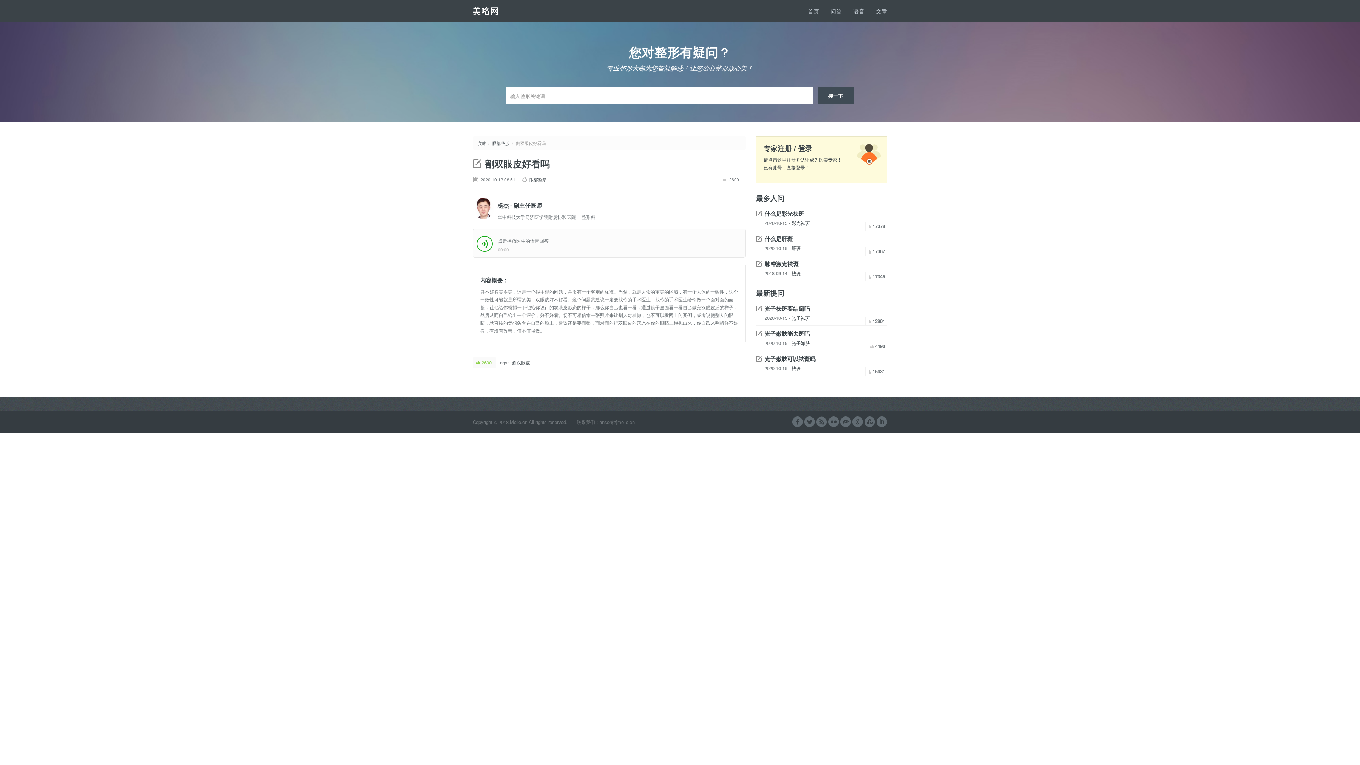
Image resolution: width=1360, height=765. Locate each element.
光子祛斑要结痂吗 (787, 308)
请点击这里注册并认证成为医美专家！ (803, 159)
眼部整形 (500, 143)
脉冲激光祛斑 (782, 264)
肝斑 (796, 248)
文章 (881, 11)
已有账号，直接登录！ (787, 167)
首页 (813, 11)
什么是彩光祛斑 (784, 213)
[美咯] (499, 10)
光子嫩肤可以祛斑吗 (790, 359)
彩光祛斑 (801, 223)
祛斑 (796, 273)
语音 (859, 11)
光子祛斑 (801, 317)
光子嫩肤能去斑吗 (787, 333)
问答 (836, 11)
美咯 (482, 143)
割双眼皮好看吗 (517, 163)
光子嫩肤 (801, 343)
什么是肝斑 (779, 238)
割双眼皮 (521, 362)
